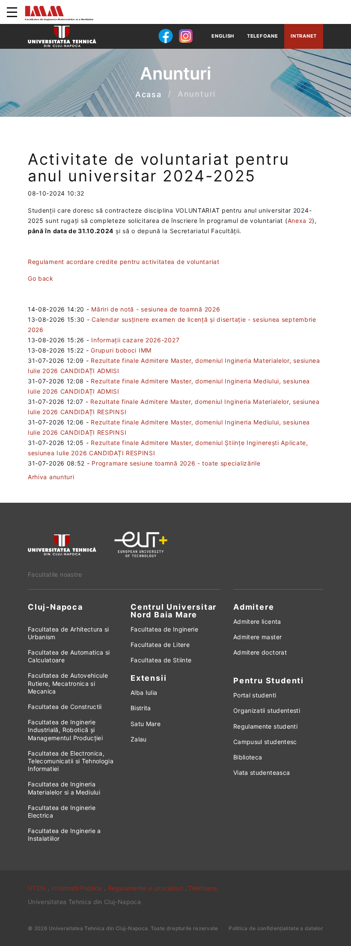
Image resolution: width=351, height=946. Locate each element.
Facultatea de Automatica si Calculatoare (69, 656)
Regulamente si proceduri (145, 888)
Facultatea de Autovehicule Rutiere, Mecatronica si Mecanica (68, 683)
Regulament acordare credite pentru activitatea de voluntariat (124, 261)
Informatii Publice (76, 888)
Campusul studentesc (265, 741)
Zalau (139, 739)
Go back (41, 278)
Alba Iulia (144, 692)
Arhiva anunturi (51, 476)
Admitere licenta (257, 621)
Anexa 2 (300, 220)
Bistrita (141, 708)
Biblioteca (247, 757)
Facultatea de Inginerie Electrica (61, 811)
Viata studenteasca (261, 772)
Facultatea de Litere (160, 644)
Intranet (304, 36)
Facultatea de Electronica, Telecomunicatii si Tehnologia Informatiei (70, 761)
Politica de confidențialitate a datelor (276, 928)
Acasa (148, 94)
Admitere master (257, 637)
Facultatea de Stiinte (161, 660)
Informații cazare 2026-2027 (135, 340)
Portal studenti (254, 695)
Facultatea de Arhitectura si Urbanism (68, 633)
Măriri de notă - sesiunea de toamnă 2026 (155, 309)
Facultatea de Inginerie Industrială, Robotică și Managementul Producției (65, 729)
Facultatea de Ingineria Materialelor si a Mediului (64, 787)
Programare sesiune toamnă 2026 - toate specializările (176, 463)
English (222, 36)
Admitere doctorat (260, 652)
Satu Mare (146, 723)
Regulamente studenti (265, 726)
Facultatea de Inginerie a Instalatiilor (64, 834)
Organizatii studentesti (266, 710)
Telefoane (262, 36)
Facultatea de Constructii (65, 706)
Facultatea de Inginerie (164, 629)
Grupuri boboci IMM (121, 350)
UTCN (36, 888)
